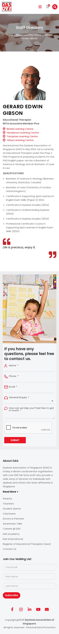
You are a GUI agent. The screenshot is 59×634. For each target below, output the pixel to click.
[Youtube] (38, 609)
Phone (13, 376)
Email (12, 387)
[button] (40, 7)
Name (13, 365)
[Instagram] (21, 609)
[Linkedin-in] (29, 609)
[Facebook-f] (12, 609)
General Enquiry (18, 397)
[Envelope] (47, 609)
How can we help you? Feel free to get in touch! (31, 409)
